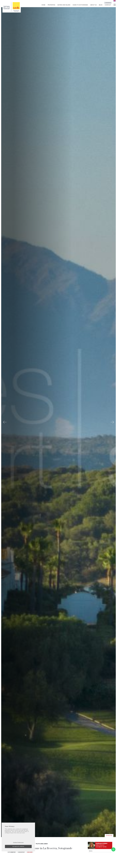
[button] (4, 422)
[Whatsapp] (113, 849)
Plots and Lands (42, 844)
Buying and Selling (64, 5)
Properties (51, 5)
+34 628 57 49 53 (101, 847)
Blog (100, 5)
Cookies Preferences (18, 842)
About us (93, 5)
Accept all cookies (18, 846)
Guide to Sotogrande (80, 5)
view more (29, 852)
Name (90, 851)
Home (43, 5)
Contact (108, 4)
